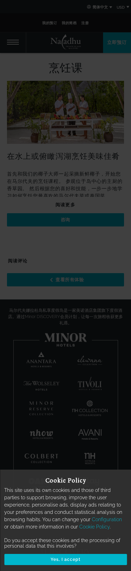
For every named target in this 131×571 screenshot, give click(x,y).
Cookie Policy (94, 527)
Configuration (107, 519)
